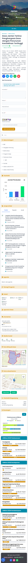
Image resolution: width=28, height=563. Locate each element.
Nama (4, 100)
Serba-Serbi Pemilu (8, 170)
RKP (4, 144)
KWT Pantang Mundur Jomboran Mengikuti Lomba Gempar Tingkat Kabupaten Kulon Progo (15, 245)
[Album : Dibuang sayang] (6, 303)
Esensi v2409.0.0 (8, 557)
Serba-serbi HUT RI (8, 166)
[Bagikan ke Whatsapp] (14, 76)
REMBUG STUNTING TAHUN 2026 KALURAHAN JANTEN (14, 260)
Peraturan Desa (7, 157)
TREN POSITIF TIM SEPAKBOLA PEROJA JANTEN (13, 253)
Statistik (7, 176)
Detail (13, 392)
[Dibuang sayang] (17, 20)
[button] (3, 559)
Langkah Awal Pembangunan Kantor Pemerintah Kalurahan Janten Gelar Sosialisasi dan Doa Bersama (15, 218)
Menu (14, 28)
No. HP (4, 113)
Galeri (6, 294)
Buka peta (4, 366)
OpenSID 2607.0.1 (18, 557)
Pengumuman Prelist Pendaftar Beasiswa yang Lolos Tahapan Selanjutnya (14, 267)
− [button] (4, 354)
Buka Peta (6, 392)
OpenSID (24, 364)
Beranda (4, 33)
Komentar (5, 89)
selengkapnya (6, 321)
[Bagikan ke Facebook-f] (3, 76)
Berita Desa (12, 33)
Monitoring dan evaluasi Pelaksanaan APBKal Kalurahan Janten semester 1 (14, 227)
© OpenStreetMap (18, 364)
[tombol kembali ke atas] (24, 559)
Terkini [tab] (6, 210)
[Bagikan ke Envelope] (18, 76)
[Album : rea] (14, 298)
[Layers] (23, 352)
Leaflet (12, 364)
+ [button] (4, 352)
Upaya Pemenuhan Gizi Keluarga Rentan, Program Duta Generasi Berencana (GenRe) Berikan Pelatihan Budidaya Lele (15, 236)
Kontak (5, 163)
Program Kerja (7, 154)
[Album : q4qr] (22, 298)
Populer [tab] (14, 210)
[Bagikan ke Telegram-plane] (11, 76)
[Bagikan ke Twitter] (7, 76)
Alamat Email (5, 106)
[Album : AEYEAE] (6, 298)
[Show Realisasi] (18, 420)
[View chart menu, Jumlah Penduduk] (24, 180)
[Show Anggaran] (10, 420)
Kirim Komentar (8, 129)
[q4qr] (6, 20)
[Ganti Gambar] (6, 121)
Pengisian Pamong (8, 147)
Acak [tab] (22, 210)
